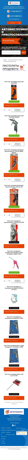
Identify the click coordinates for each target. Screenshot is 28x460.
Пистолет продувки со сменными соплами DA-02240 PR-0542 (14, 288)
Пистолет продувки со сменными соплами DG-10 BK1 (14, 317)
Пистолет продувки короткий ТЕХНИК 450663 (14, 116)
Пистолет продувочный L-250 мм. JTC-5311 (14, 375)
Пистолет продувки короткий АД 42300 (14, 82)
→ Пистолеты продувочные (9, 61)
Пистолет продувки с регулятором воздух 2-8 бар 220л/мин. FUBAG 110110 (14, 252)
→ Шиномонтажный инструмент (15, 59)
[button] (14, 22)
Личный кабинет (14, 19)
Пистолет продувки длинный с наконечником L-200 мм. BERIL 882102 (14, 151)
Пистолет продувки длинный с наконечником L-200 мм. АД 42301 (14, 187)
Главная (5, 59)
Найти (24, 52)
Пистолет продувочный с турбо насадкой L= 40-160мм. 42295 (14, 346)
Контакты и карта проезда (3, 441)
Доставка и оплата (10, 434)
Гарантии (8, 432)
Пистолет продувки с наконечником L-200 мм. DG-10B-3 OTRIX (14, 222)
